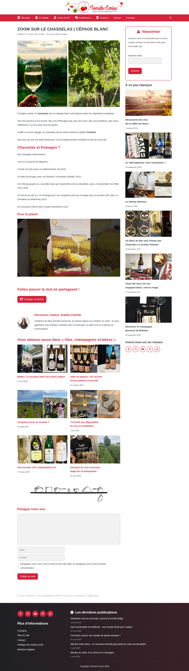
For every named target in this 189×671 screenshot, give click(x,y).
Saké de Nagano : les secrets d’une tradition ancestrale (86, 378)
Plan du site (23, 635)
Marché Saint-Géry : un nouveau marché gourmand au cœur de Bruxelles (108, 644)
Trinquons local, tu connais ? (33, 422)
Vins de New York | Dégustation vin (36, 467)
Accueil (20, 596)
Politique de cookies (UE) (30, 644)
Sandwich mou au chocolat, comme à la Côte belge (96, 618)
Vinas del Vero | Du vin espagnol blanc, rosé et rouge (141, 285)
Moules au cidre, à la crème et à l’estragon (92, 652)
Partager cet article (34, 299)
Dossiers (30, 596)
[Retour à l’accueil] (94, 7)
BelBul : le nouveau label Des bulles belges (41, 376)
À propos (130, 18)
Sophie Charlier (71, 315)
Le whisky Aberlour (136, 201)
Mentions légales (26, 649)
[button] (170, 17)
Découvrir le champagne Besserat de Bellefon (138, 328)
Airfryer (117, 18)
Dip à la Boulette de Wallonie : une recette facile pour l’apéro (101, 627)
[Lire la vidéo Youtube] (68, 248)
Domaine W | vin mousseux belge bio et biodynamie (85, 469)
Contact (21, 640)
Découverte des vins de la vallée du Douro (137, 121)
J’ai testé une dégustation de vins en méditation (84, 424)
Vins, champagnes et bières (49, 596)
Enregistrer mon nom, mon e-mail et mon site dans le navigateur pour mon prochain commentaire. (63, 566)
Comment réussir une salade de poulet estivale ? (95, 635)
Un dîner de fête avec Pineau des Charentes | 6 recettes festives (143, 242)
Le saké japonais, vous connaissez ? (145, 162)
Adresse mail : (135, 55)
